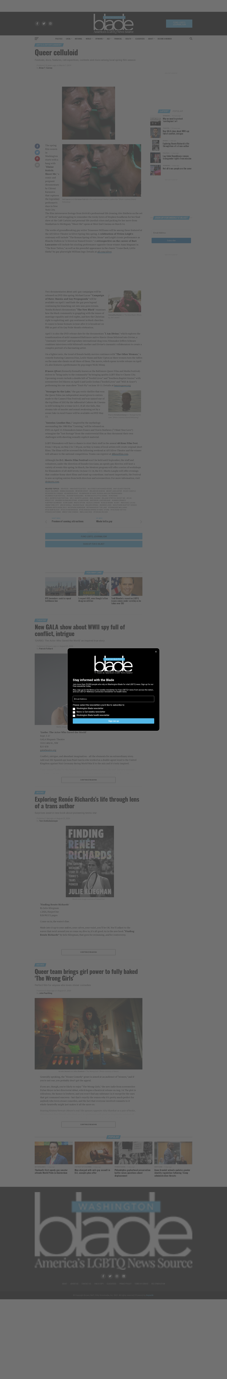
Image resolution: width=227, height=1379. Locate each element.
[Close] (156, 651)
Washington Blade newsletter (89, 708)
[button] (113, 710)
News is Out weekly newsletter (90, 712)
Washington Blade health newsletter (92, 715)
